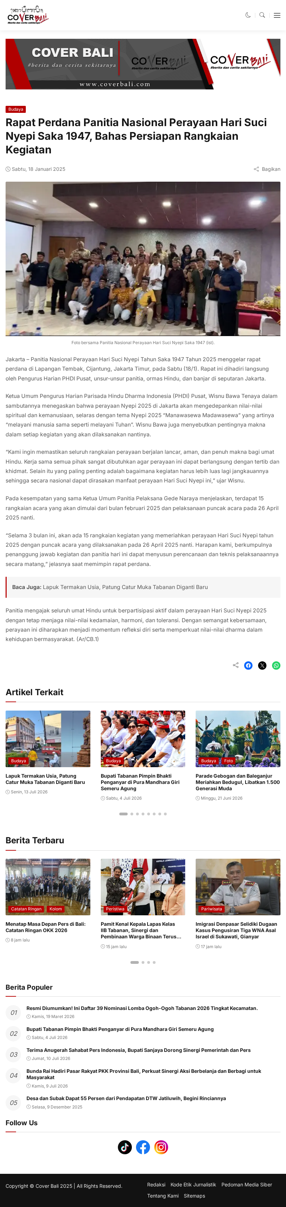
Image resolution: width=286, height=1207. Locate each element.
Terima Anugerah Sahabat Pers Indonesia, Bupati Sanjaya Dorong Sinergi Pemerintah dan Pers (139, 1050)
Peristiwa (115, 908)
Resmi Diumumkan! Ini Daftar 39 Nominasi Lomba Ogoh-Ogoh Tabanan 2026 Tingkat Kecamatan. (142, 1008)
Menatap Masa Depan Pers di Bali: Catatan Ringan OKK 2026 (46, 927)
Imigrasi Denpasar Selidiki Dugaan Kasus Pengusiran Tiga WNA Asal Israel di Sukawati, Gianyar (236, 930)
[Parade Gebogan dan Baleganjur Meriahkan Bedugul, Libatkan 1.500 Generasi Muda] (238, 762)
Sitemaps (194, 1196)
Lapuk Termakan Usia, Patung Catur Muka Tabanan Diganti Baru (125, 587)
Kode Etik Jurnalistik (193, 1184)
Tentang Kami (163, 1196)
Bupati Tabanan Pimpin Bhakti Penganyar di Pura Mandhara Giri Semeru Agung (140, 782)
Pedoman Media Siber (246, 1184)
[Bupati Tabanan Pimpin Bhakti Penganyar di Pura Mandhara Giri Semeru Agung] (143, 762)
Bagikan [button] (271, 169)
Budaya (15, 109)
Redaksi (156, 1184)
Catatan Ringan (26, 908)
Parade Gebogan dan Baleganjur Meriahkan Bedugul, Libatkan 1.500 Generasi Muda (238, 782)
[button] (248, 15)
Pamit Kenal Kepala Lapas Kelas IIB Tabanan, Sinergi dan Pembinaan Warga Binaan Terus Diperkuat (138, 933)
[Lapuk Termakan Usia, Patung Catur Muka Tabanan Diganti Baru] (48, 762)
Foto (228, 760)
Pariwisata (211, 908)
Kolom (56, 908)
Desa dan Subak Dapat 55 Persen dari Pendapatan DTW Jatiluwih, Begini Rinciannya (126, 1098)
